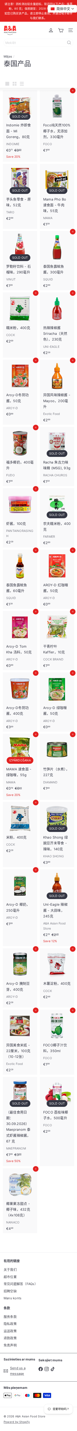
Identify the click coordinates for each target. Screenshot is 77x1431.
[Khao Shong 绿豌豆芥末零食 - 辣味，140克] (57, 834)
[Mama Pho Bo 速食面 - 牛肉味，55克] (57, 196)
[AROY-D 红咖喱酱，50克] (57, 579)
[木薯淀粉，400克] (57, 975)
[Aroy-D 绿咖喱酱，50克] (57, 702)
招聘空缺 (10, 1291)
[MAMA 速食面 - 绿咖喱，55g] (20, 767)
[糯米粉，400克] (20, 319)
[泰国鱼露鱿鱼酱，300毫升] (57, 260)
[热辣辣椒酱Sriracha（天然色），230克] (57, 324)
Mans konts (12, 1298)
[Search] (69, 42)
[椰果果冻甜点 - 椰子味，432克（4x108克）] (20, 1200)
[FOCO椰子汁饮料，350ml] (57, 1039)
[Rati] (61, 30)
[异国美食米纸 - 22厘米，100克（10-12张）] (20, 1042)
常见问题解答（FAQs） (21, 1284)
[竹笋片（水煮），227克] (57, 763)
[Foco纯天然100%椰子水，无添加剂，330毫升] (57, 122)
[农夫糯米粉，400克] (57, 517)
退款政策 (10, 1338)
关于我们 (10, 1270)
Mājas (8, 56)
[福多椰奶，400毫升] (20, 456)
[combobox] (38, 42)
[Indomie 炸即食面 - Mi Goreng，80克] (20, 126)
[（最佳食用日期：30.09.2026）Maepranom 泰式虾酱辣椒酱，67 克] (20, 1121)
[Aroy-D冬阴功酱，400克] (20, 702)
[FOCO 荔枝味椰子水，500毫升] (57, 1106)
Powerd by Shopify (17, 1422)
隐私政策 (10, 1324)
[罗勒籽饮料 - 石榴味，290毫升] (20, 260)
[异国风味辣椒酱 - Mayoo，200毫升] (57, 392)
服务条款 (10, 1317)
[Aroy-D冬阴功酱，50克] (20, 389)
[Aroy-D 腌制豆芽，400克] (20, 978)
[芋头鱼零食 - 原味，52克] (20, 193)
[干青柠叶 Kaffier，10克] (57, 640)
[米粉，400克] (20, 828)
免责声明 (10, 1345)
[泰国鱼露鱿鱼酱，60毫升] (20, 579)
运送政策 (10, 1331)
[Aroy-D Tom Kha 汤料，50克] (20, 640)
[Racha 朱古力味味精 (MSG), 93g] (57, 456)
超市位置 (10, 1277)
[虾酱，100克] (20, 517)
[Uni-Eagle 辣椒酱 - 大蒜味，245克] (57, 907)
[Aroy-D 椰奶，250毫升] (20, 898)
